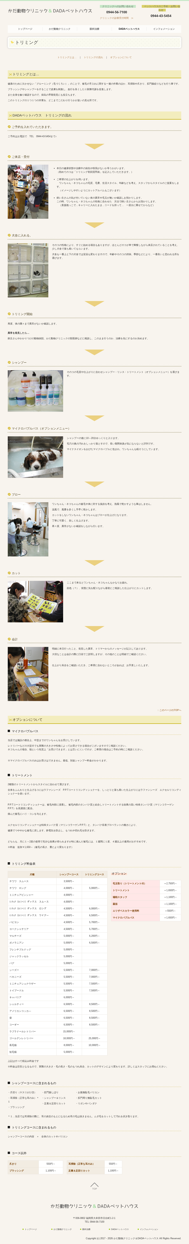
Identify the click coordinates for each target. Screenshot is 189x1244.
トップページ (25, 29)
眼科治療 (94, 29)
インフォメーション (164, 29)
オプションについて (121, 57)
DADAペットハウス (129, 29)
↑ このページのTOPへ (169, 710)
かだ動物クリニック (60, 29)
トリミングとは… (67, 57)
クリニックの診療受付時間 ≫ (116, 18)
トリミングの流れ (93, 57)
